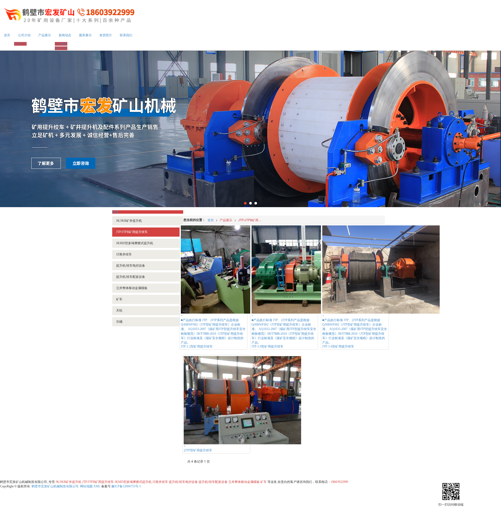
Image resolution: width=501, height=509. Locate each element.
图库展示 (85, 35)
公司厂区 (20, 44)
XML (96, 486)
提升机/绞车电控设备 (130, 265)
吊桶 (119, 322)
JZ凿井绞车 (124, 254)
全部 (115, 212)
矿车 (119, 299)
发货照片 (105, 35)
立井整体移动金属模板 (131, 288)
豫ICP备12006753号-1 (126, 486)
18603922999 (339, 482)
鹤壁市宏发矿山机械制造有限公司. (55, 486)
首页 (7, 35)
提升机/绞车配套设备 (130, 277)
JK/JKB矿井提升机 (129, 221)
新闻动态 (65, 35)
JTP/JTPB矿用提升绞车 (252, 220)
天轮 (119, 310)
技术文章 (61, 48)
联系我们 (126, 35)
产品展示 (44, 35)
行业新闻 (61, 44)
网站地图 (86, 486)
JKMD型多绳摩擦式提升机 (134, 243)
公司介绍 (24, 35)
